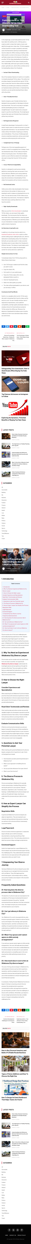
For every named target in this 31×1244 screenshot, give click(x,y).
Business (4, 497)
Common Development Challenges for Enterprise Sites (8, 1020)
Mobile (3, 515)
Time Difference (5, 533)
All (2, 487)
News (3, 518)
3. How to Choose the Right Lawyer (11, 593)
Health (3, 510)
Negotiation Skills (6, 607)
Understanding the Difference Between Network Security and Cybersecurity (20, 454)
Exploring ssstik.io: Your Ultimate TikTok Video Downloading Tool (22, 1020)
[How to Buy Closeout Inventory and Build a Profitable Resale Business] (6, 436)
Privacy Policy (22, 1235)
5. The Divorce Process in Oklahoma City (12, 603)
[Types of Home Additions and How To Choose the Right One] (15, 1064)
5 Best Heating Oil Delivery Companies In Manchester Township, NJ (18, 473)
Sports (3, 528)
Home (6, 1235)
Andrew (9, 29)
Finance (3, 505)
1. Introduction (6, 587)
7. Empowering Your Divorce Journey (11, 613)
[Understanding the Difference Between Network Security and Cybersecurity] (6, 455)
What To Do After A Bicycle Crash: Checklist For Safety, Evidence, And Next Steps (20, 464)
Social (4, 16)
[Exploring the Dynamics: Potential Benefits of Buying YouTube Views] (15, 407)
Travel (3, 538)
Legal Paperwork (6, 609)
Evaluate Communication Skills (10, 599)
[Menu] (3, 2)
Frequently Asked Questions (9, 615)
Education (4, 500)
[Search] (28, 2)
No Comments (6, 32)
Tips (3, 536)
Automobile (4, 489)
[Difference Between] (15, 2)
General (3, 507)
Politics (3, 520)
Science (3, 523)
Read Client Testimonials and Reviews (12, 597)
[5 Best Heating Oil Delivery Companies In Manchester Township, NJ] (6, 474)
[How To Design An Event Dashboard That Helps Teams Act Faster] (15, 1087)
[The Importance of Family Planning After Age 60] (6, 446)
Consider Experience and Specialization (12, 595)
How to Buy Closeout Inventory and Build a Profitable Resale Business (20, 435)
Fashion (3, 502)
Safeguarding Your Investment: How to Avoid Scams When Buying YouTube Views (15, 371)
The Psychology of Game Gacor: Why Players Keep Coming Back (23, 337)
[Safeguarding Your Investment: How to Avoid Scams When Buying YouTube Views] (15, 358)
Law (3, 513)
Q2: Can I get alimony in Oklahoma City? (12, 622)
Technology (4, 530)
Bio (2, 495)
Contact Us (13, 1235)
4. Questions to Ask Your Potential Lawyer (13, 601)
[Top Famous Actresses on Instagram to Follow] (15, 384)
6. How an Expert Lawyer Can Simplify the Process (15, 605)
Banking (3, 492)
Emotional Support (7, 611)
